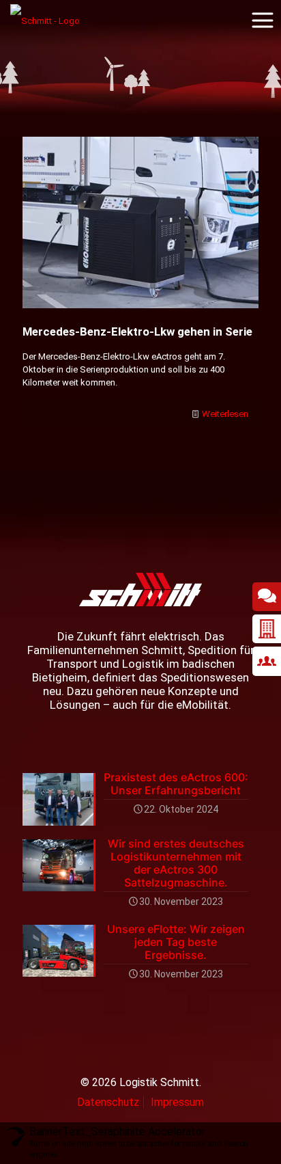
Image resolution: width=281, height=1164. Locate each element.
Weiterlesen (225, 414)
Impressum (177, 1102)
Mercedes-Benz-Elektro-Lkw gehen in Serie (137, 331)
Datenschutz (108, 1102)
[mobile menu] (262, 20)
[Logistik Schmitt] (45, 20)
